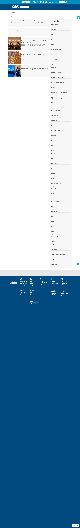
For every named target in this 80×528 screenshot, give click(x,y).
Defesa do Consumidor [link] (55, 69)
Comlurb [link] (52, 54)
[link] (78, 17)
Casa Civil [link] (53, 31)
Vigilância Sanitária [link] (54, 264)
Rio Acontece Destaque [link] (55, 198)
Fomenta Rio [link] (53, 105)
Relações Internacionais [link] (55, 193)
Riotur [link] (52, 226)
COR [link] (52, 62)
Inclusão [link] (52, 125)
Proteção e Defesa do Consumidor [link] (57, 186)
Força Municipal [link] (54, 107)
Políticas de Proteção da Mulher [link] (57, 98)
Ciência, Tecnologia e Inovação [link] (56, 49)
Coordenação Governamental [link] (56, 59)
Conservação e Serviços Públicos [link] (57, 57)
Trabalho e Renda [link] (54, 249)
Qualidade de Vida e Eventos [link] (56, 191)
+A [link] (18, 2)
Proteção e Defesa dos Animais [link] (56, 188)
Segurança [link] (53, 234)
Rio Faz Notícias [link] (54, 211)
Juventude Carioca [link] (54, 148)
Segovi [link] (52, 231)
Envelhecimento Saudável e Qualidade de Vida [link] (59, 92)
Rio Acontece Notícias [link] (55, 201)
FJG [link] (52, 102)
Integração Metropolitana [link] (55, 130)
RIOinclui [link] (53, 221)
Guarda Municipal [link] (54, 120)
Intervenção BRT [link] (54, 135)
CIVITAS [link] (52, 52)
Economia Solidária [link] (54, 87)
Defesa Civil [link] (53, 67)
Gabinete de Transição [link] (55, 115)
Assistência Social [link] (54, 26)
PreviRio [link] (52, 178)
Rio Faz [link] (52, 206)
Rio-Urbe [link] (53, 216)
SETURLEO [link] (53, 241)
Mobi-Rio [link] (53, 153)
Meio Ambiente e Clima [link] (55, 150)
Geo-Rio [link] (52, 117)
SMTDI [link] (52, 244)
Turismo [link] (52, 259)
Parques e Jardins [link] (54, 163)
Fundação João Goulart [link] (55, 110)
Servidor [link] (52, 239)
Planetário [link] (53, 173)
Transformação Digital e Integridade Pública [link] (59, 251)
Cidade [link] (52, 44)
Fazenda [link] (52, 97)
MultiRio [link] (52, 155)
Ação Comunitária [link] (54, 24)
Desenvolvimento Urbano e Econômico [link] (58, 77)
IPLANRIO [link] (53, 140)
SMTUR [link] (52, 246)
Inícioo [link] (9, 16)
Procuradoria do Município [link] (56, 183)
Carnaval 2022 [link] (53, 29)
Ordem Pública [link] (54, 160)
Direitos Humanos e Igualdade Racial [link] (57, 82)
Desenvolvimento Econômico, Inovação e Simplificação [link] (61, 74)
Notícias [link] (52, 158)
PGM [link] (52, 168)
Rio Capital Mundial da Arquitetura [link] (57, 203)
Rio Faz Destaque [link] (54, 208)
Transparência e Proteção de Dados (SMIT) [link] (58, 254)
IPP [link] (52, 143)
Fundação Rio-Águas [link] (55, 112)
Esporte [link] (52, 95)
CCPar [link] (52, 34)
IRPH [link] (52, 145)
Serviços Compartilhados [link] (55, 236)
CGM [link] (52, 39)
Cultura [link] (12, 16)
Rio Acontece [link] (53, 196)
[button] (28, 7)
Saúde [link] (52, 229)
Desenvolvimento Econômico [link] (56, 72)
